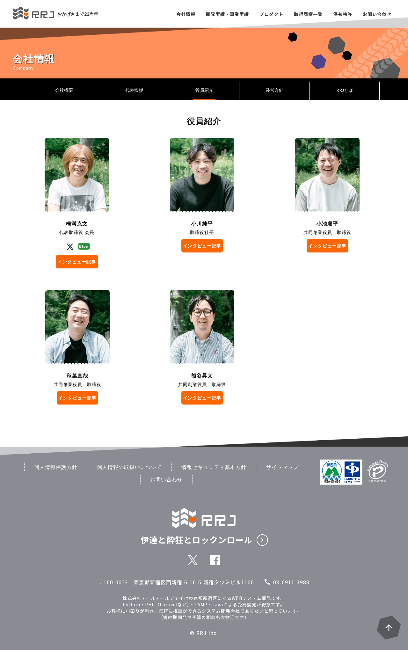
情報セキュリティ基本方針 (213, 467)
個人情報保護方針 (55, 467)
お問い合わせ (166, 479)
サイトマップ (282, 467)
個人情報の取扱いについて (129, 467)
